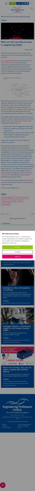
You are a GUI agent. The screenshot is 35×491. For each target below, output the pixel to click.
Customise (17, 252)
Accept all (17, 247)
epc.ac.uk (19, 237)
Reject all (17, 256)
